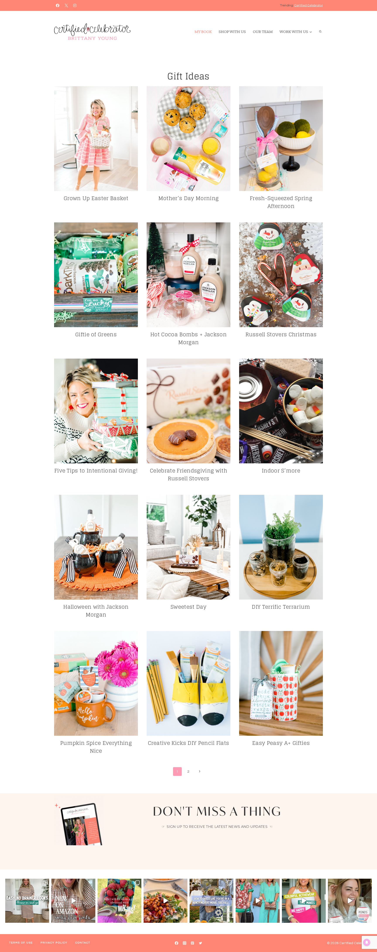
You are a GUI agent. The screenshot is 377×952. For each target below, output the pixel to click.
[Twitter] (200, 943)
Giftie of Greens (96, 334)
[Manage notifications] (366, 942)
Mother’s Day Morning (188, 198)
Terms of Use (21, 942)
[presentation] (96, 138)
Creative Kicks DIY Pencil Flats (188, 743)
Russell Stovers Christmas (281, 334)
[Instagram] (74, 5)
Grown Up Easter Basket (96, 198)
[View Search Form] (320, 31)
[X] (66, 5)
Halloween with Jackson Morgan (96, 610)
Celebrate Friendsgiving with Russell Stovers (188, 474)
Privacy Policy (54, 942)
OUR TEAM (263, 31)
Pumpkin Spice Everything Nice (96, 747)
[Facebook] (57, 5)
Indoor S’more (281, 470)
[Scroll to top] (366, 935)
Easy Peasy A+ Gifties (281, 743)
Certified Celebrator (308, 5)
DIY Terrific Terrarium (281, 607)
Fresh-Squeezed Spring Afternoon (281, 202)
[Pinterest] (192, 943)
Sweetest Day (188, 607)
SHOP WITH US (232, 31)
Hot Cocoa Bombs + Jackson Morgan (188, 338)
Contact (82, 942)
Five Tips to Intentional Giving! (96, 470)
